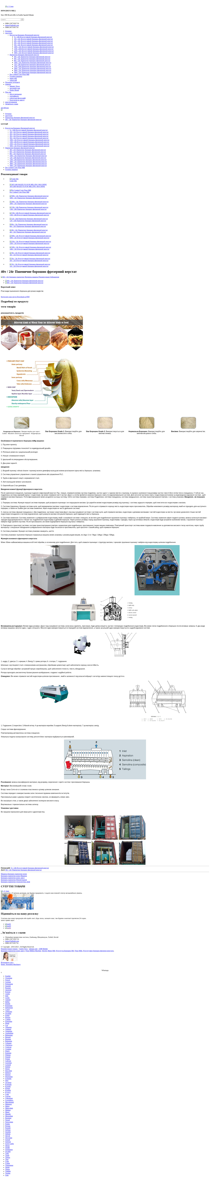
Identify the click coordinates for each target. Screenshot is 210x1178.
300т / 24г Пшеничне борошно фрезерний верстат (32, 70)
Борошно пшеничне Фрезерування (14, 880)
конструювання (11, 102)
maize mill (13, 78)
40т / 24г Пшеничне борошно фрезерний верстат (32, 57)
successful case (15, 88)
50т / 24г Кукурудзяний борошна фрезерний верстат (33, 45)
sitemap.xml (33, 949)
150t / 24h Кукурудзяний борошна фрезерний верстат (33, 49)
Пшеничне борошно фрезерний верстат (24, 55)
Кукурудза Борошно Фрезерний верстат (24, 35)
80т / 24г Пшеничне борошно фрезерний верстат (32, 61)
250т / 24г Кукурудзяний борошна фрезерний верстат (34, 51)
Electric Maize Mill (48, 951)
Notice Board (14, 90)
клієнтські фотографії (18, 98)
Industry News (15, 86)
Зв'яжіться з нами (11, 104)
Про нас (8, 92)
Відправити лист (7, 962)
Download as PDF (23, 297)
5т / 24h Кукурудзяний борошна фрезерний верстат (33, 37)
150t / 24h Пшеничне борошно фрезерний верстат (32, 66)
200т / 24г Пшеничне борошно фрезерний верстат (32, 68)
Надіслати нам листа (9, 297)
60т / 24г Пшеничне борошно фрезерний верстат (32, 59)
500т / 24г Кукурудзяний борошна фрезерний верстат (34, 53)
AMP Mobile (43, 949)
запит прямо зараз (7, 920)
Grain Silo (13, 181)
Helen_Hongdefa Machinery (11, 964)
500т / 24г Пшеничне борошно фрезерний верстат (32, 72)
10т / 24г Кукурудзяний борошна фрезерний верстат (33, 39)
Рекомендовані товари (9, 949)
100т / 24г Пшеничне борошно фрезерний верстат (32, 63)
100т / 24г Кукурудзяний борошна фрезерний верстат (34, 47)
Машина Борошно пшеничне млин (14, 874)
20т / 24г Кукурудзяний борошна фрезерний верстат (33, 41)
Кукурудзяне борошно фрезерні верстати (98, 951)
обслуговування (16, 94)
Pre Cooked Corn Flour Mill (19, 74)
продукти (8, 33)
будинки (8, 31)
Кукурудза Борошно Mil (65, 951)
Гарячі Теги (23, 949)
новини (8, 84)
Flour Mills (78, 951)
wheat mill (13, 80)
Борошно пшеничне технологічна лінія (15, 882)
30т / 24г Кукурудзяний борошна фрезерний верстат (33, 43)
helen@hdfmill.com (12, 941)
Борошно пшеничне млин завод (13, 878)
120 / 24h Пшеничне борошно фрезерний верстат (32, 65)
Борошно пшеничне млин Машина (14, 876)
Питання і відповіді (12, 82)
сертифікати (14, 96)
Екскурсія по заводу (17, 100)
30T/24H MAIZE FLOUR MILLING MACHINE (27, 186)
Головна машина (16, 76)
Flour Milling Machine (33, 951)
